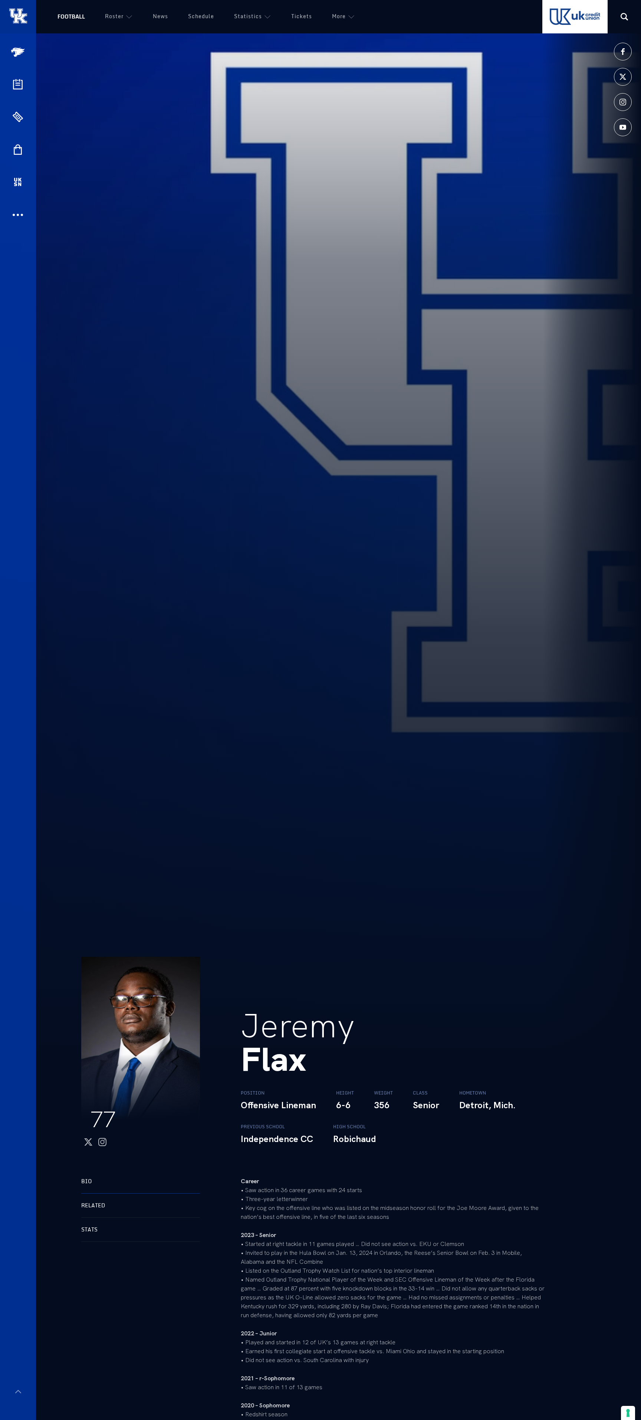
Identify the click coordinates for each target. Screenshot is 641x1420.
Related (93, 1205)
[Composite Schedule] (18, 84)
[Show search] (624, 16)
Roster (114, 16)
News (160, 16)
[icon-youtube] (623, 127)
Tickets (301, 16)
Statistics (248, 16)
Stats (89, 1229)
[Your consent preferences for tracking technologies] (628, 1413)
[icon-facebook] (623, 51)
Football (71, 16)
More (339, 16)
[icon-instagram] (623, 102)
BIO (86, 1181)
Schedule (201, 16)
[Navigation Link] (18, 52)
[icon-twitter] (623, 77)
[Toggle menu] (18, 1391)
